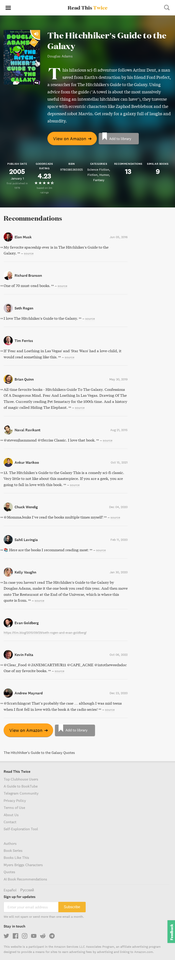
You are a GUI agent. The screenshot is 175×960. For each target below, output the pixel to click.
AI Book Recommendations (25, 879)
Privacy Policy (15, 800)
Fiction (93, 175)
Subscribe (72, 907)
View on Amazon (72, 138)
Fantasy (98, 180)
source (28, 253)
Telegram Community (21, 793)
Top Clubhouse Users (21, 779)
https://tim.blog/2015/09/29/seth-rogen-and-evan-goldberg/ (45, 633)
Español (10, 890)
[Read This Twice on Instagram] (24, 935)
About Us (11, 815)
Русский (27, 890)
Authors (10, 843)
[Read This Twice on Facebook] (15, 935)
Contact (10, 822)
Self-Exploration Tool (21, 829)
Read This (88, 7)
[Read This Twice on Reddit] (43, 935)
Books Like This (16, 857)
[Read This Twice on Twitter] (6, 935)
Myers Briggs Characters (23, 865)
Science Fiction (98, 169)
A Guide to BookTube (21, 786)
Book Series (13, 850)
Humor (104, 175)
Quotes (9, 872)
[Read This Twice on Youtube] (33, 935)
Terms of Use (14, 807)
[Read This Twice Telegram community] (52, 935)
